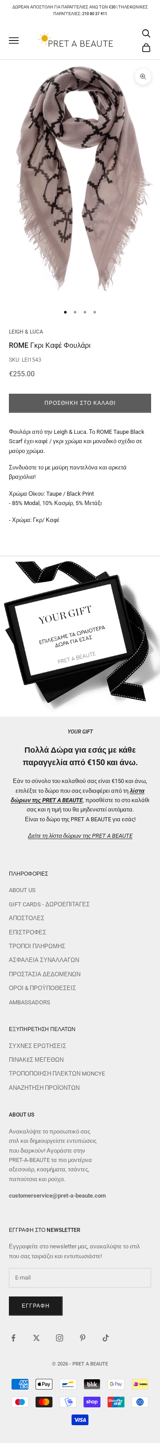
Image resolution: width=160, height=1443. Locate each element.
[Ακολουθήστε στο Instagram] (59, 1337)
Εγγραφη (36, 1306)
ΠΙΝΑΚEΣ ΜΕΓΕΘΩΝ (36, 1059)
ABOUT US (22, 890)
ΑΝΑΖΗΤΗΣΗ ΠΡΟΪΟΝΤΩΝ (44, 1087)
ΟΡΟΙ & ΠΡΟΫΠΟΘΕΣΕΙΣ (42, 988)
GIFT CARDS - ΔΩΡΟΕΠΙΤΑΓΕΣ (49, 904)
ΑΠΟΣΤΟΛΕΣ (26, 918)
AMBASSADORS (29, 1002)
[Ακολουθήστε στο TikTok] (105, 1337)
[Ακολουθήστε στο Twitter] (36, 1337)
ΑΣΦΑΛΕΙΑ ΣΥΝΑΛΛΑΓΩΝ (44, 960)
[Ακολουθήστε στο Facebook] (13, 1337)
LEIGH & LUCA (26, 332)
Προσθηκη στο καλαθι (79, 403)
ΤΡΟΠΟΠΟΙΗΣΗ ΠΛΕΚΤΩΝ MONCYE (57, 1073)
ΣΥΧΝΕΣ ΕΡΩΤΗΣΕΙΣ (37, 1046)
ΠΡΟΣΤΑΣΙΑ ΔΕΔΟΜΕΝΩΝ (44, 974)
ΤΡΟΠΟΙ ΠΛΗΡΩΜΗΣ (37, 946)
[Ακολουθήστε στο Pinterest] (82, 1337)
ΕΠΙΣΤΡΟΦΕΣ (27, 932)
